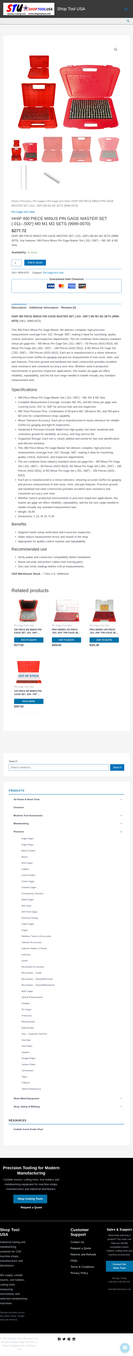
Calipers (25, 869)
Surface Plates (29, 1064)
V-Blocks (26, 1083)
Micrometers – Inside (31, 973)
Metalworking (21, 823)
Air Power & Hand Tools (27, 799)
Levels (25, 960)
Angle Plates (28, 844)
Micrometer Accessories (33, 967)
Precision (19, 831)
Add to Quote (35, 262)
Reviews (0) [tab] (68, 307)
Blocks (25, 857)
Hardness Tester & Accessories (36, 936)
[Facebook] (59, 1339)
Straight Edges (29, 1058)
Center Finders (28, 875)
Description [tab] (19, 307)
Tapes (24, 1076)
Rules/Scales (28, 1028)
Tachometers (28, 1070)
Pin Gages (26, 1009)
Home (15, 201)
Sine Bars (26, 1040)
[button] (128, 21)
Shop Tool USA (71, 8)
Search (13, 761)
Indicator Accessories (32, 942)
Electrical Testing (30, 918)
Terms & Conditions (82, 1266)
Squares (25, 1052)
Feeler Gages (28, 924)
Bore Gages (27, 863)
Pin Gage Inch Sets (58, 201)
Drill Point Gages (29, 912)
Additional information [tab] (43, 307)
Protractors (27, 1015)
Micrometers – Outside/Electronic (37, 979)
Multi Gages (27, 991)
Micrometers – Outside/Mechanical (38, 985)
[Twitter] (64, 1339)
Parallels (26, 1003)
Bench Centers (29, 851)
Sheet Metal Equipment (26, 1098)
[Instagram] (68, 1339)
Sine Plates (27, 1046)
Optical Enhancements (32, 997)
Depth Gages (28, 899)
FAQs (74, 1260)
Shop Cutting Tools (30, 1198)
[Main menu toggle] (126, 9)
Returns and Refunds (83, 1254)
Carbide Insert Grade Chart (28, 1129)
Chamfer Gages (29, 887)
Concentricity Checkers (32, 893)
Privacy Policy (79, 1273)
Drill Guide (26, 906)
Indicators (26, 954)
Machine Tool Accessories (28, 815)
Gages (25, 930)
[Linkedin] (73, 1339)
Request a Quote (31, 1207)
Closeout (19, 807)
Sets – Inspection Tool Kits (34, 1034)
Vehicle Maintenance (31, 1089)
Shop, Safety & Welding (27, 1106)
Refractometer (28, 1021)
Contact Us (77, 1242)
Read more (28, 701)
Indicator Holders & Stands (34, 948)
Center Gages (28, 881)
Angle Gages (28, 838)
